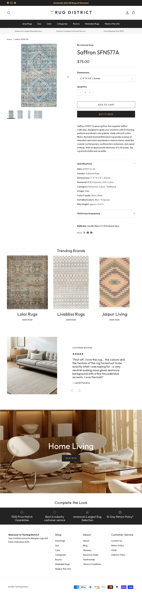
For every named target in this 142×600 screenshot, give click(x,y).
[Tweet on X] (84, 233)
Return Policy (117, 545)
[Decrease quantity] (79, 92)
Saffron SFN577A (21, 39)
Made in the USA (112, 23)
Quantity (82, 86)
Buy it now (106, 114)
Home (9, 39)
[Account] (127, 12)
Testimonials (89, 559)
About (86, 540)
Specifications (84, 163)
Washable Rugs (92, 23)
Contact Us (116, 540)
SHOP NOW (71, 458)
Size (39, 23)
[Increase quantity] (90, 92)
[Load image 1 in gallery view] (39, 75)
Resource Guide (90, 554)
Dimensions (83, 72)
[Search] (8, 12)
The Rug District (21, 587)
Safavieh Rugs (87, 45)
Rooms (76, 23)
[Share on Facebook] (88, 233)
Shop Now (27, 320)
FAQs (114, 550)
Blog (85, 545)
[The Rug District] (71, 13)
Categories (62, 23)
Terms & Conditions (92, 564)
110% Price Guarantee (88, 213)
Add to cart (106, 104)
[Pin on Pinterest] (91, 233)
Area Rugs (27, 23)
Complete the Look (71, 502)
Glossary (87, 550)
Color (49, 23)
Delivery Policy (118, 554)
